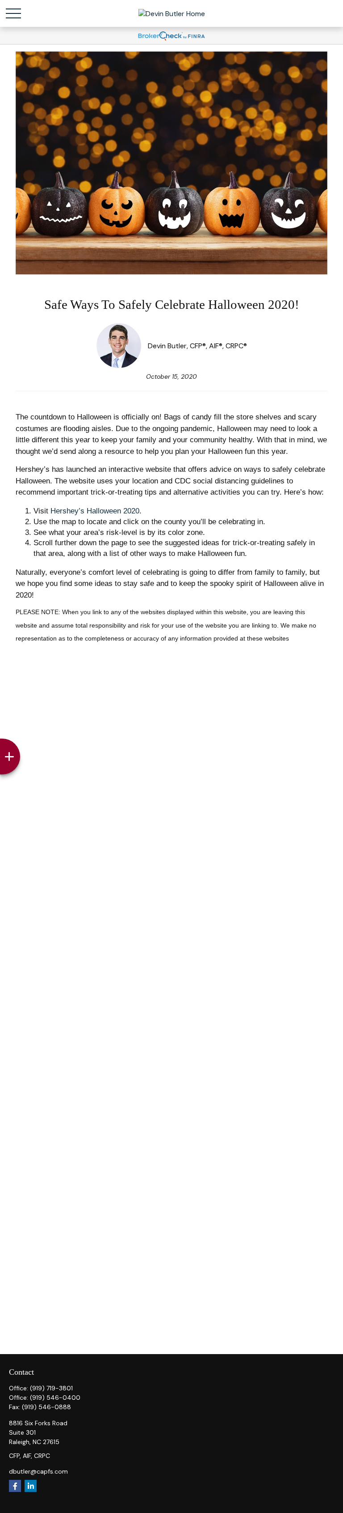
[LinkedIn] (31, 1486)
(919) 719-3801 (51, 1388)
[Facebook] (15, 1486)
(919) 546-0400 (55, 1397)
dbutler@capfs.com (38, 1471)
